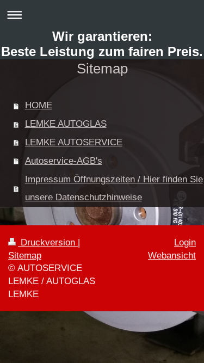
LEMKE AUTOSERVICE (73, 142)
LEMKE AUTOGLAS (66, 124)
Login (185, 242)
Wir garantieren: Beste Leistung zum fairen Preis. (102, 44)
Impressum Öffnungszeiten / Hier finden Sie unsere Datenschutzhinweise (114, 188)
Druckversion (48, 242)
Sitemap (24, 255)
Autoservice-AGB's (63, 161)
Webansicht (172, 255)
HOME (38, 105)
